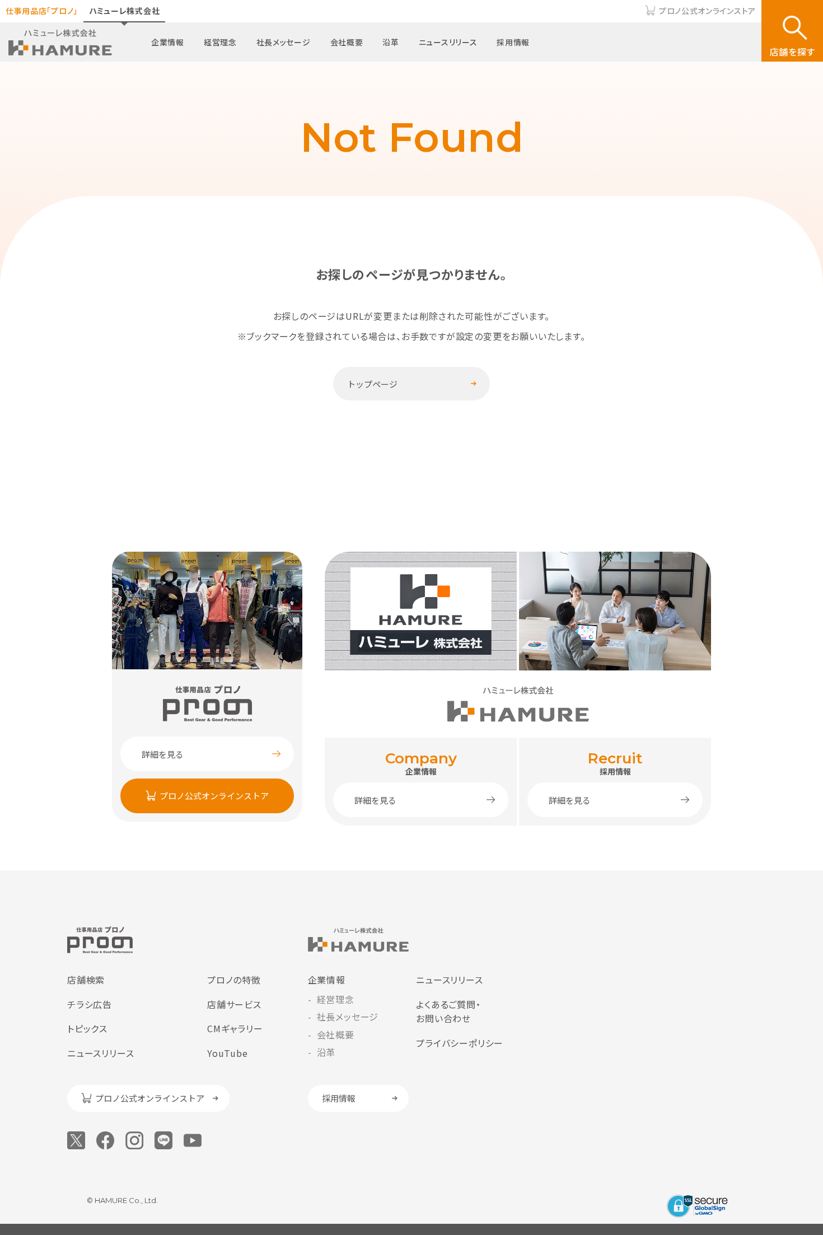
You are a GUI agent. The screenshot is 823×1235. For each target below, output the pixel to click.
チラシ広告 (89, 1004)
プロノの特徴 (234, 979)
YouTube (227, 1053)
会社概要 (346, 42)
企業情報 (167, 42)
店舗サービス (234, 1004)
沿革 (390, 42)
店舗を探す (792, 51)
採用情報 (513, 42)
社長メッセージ (283, 42)
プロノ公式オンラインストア (707, 10)
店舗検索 (86, 979)
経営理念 (220, 42)
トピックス (87, 1028)
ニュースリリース (448, 42)
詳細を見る (163, 754)
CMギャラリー (235, 1028)
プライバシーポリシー (459, 1043)
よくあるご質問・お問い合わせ (448, 1012)
